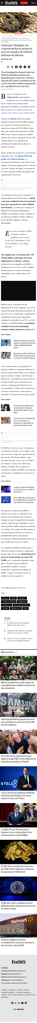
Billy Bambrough (6, 59)
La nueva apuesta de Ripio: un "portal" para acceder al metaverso (24, 489)
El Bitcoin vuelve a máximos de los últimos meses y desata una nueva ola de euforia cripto (18, 906)
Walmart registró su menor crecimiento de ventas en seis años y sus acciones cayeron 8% (17, 942)
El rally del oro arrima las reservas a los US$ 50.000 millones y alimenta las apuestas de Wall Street (17, 869)
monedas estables (20, 267)
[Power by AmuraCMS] (18, 1009)
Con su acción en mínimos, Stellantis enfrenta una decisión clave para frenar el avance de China (18, 795)
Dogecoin (22, 602)
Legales (4, 995)
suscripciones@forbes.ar (16, 980)
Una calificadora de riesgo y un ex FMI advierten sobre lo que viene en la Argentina (25, 500)
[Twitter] (12, 67)
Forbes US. (21, 587)
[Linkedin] (29, 67)
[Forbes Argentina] (11, 2)
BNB (13, 598)
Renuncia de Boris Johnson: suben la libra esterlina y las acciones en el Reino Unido (24, 356)
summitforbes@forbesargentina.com (16, 977)
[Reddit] (20, 67)
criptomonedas (9, 602)
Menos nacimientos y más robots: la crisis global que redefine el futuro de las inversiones (18, 685)
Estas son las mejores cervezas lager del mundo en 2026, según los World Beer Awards (19, 632)
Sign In (33, 3)
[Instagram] (19, 1003)
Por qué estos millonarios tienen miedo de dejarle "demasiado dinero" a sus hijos (24, 409)
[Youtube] (22, 1003)
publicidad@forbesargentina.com (16, 971)
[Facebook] (16, 67)
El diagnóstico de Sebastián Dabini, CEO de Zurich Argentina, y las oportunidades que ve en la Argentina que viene (19, 624)
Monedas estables (21, 605)
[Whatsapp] (8, 67)
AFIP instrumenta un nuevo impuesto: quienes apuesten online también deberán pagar (25, 344)
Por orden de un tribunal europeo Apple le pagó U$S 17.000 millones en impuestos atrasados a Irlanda (18, 759)
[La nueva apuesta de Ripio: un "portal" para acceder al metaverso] (6, 489)
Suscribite (24, 3)
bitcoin (5, 598)
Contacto (19, 990)
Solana (5, 608)
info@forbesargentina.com (13, 974)
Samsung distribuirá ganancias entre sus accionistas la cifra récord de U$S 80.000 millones (18, 722)
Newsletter (12, 990)
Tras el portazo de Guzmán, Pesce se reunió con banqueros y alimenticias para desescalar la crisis (24, 422)
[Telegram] (25, 67)
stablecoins (15, 608)
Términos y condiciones (23, 992)
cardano (22, 598)
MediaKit (4, 990)
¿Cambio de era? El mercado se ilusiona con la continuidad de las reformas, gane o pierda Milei (16, 832)
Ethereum (7, 605)
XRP (25, 608)
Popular (7, 618)
